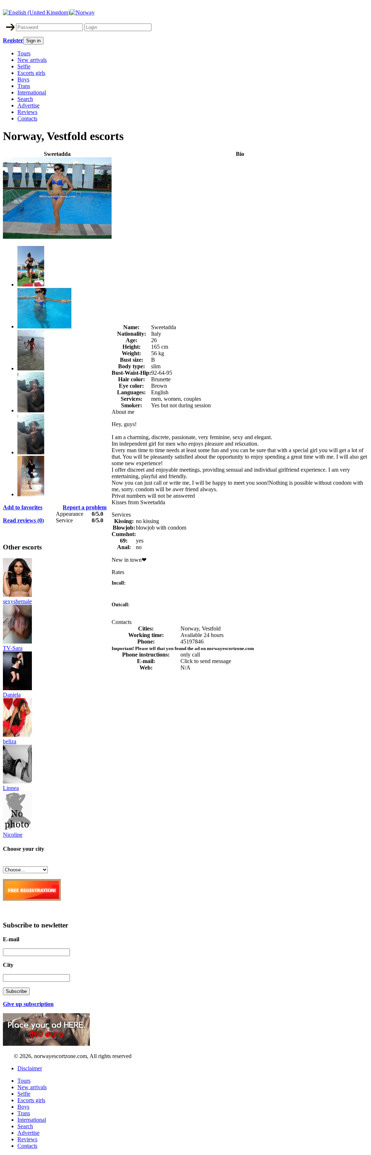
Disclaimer (29, 1068)
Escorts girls (31, 73)
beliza (9, 741)
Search (25, 99)
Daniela (12, 695)
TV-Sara (12, 648)
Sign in (33, 40)
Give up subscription (28, 1004)
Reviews (27, 112)
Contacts (27, 118)
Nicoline (12, 835)
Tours (23, 53)
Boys (23, 79)
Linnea (11, 788)
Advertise (28, 105)
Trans (23, 86)
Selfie (23, 66)
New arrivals (32, 60)
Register (13, 40)
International (31, 92)
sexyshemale (17, 601)
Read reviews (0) (23, 520)
